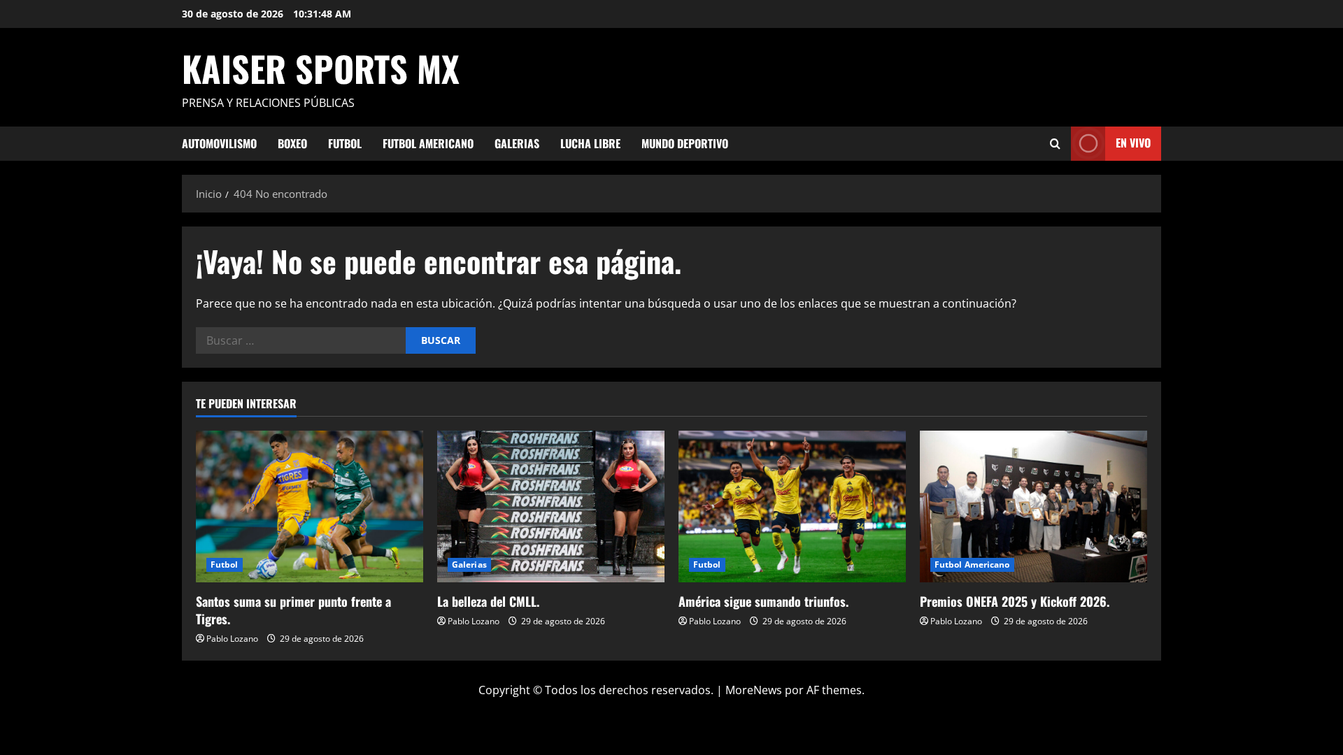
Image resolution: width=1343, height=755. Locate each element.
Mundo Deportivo (684, 143)
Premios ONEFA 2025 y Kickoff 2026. (1014, 601)
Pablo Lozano (232, 639)
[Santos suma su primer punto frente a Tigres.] (309, 506)
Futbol (345, 143)
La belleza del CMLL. (488, 601)
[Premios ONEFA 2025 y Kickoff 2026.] (1033, 506)
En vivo (1133, 142)
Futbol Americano (428, 143)
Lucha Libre (590, 143)
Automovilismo (219, 143)
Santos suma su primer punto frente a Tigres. (293, 610)
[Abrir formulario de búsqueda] (1055, 143)
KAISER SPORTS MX (321, 68)
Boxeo (292, 143)
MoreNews (753, 690)
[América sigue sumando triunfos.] (792, 506)
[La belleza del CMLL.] (551, 506)
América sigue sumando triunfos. (763, 601)
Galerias (517, 143)
